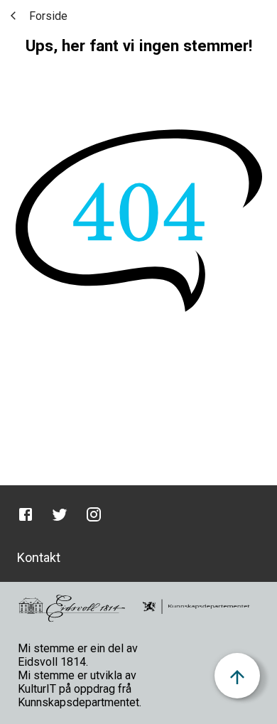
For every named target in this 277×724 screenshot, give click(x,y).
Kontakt (38, 557)
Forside (48, 16)
